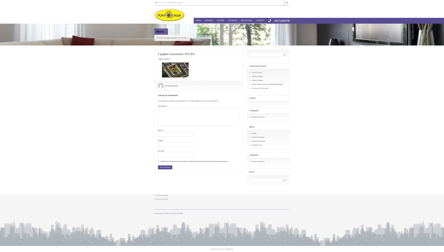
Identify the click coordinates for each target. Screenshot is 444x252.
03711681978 (282, 21)
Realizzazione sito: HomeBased (222, 249)
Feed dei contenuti (258, 137)
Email (160, 141)
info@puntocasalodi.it (174, 3)
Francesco (264, 88)
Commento (163, 106)
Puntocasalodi (171, 86)
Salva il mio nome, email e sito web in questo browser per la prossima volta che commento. (194, 161)
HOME (198, 20)
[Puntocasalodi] (169, 16)
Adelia (261, 76)
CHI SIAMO (232, 20)
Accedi (254, 133)
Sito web (161, 151)
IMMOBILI (209, 20)
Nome (160, 130)
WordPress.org (257, 145)
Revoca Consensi (162, 199)
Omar (260, 72)
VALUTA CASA (246, 20)
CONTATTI (260, 20)
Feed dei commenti (258, 141)
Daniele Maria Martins (276, 84)
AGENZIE (220, 20)
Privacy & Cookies (162, 195)
